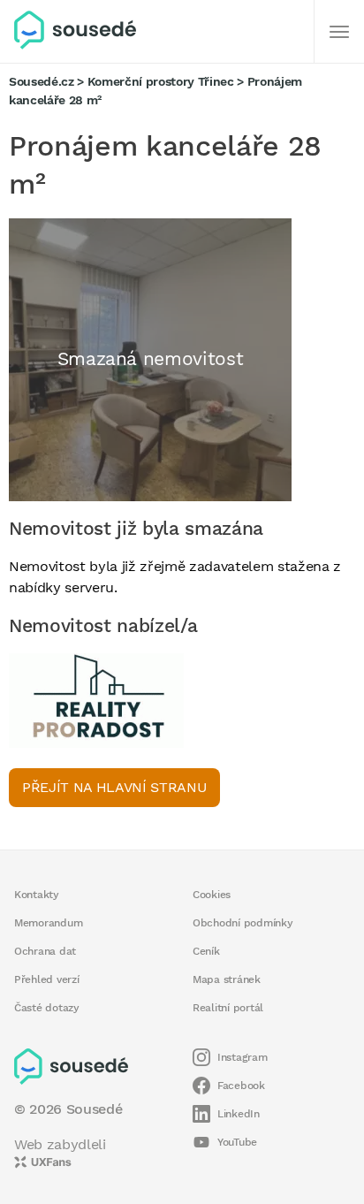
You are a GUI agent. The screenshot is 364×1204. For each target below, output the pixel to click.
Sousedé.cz (41, 81)
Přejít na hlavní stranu (114, 787)
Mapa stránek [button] (227, 979)
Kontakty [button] (36, 894)
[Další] (339, 31)
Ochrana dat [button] (45, 951)
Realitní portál (228, 1008)
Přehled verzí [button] (47, 979)
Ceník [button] (206, 951)
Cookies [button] (212, 894)
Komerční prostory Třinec (160, 81)
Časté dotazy (47, 1008)
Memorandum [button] (48, 923)
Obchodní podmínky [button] (243, 923)
